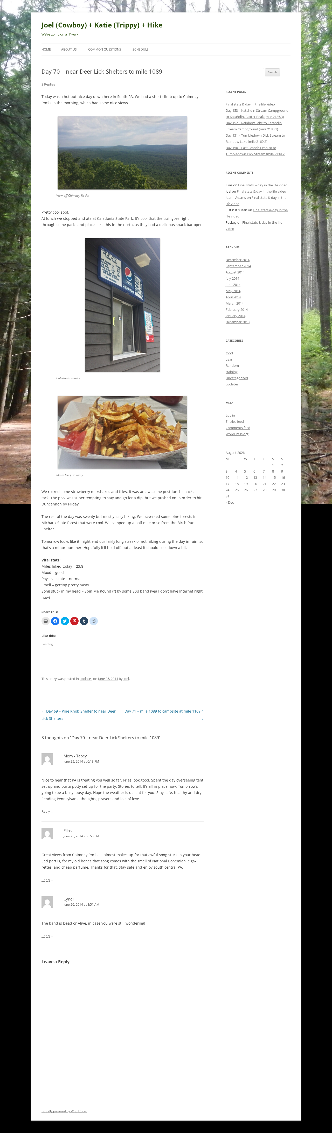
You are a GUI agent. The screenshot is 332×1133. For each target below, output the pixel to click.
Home (46, 49)
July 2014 (232, 278)
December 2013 (238, 322)
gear (229, 359)
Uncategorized (237, 378)
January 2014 (235, 315)
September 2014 (238, 266)
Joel (126, 678)
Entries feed (235, 421)
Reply (46, 811)
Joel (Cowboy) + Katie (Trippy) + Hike (102, 25)
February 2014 (237, 309)
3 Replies (48, 84)
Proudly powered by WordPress (64, 1111)
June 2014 (233, 284)
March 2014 (235, 303)
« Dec (230, 502)
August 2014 (235, 272)
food (229, 353)
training (232, 371)
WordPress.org (237, 434)
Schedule (141, 49)
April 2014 (233, 297)
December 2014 (238, 259)
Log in (230, 415)
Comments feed (238, 427)
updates (86, 678)
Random (232, 365)
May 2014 (233, 290)
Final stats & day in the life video (250, 104)
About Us (69, 49)
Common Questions (104, 49)
